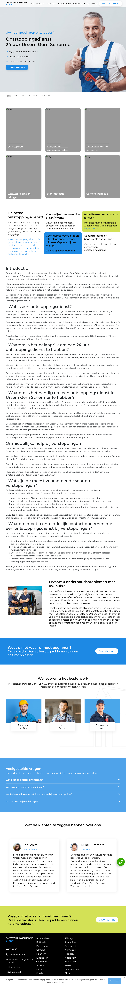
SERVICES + (37, 3)
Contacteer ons (106, 651)
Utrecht (40, 950)
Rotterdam (42, 942)
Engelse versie (91, 228)
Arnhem (40, 965)
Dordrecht (70, 946)
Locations (64, 3)
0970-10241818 (110, 3)
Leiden (40, 969)
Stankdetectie (55, 193)
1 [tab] (61, 897)
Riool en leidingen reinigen (19, 195)
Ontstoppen (15, 146)
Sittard (68, 973)
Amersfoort (71, 942)
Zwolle (68, 965)
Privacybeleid (13, 972)
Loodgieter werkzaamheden (57, 148)
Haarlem (41, 954)
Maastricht (71, 961)
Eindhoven (42, 957)
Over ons (79, 3)
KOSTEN (51, 3)
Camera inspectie (97, 193)
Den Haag (42, 946)
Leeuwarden (72, 969)
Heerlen (69, 954)
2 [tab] (65, 897)
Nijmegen (70, 950)
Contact (92, 3)
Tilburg (69, 938)
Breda (39, 973)
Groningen (42, 961)
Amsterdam (43, 938)
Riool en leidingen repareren (97, 148)
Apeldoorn (70, 957)
